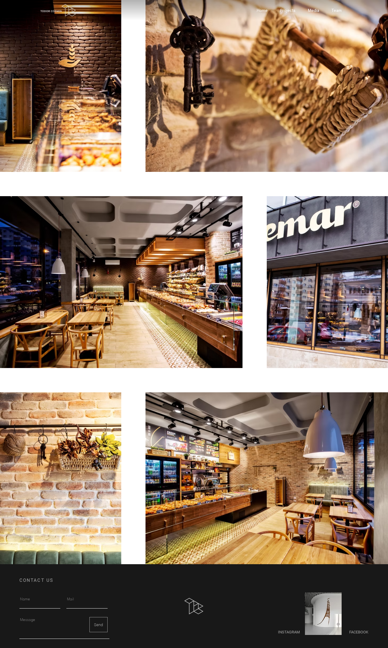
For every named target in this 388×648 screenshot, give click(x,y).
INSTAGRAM (289, 632)
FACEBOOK (359, 632)
